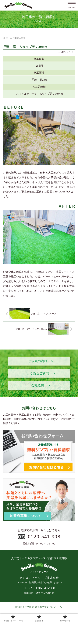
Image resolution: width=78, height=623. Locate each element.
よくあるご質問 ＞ (41, 373)
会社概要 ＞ (41, 385)
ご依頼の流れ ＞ (41, 361)
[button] (70, 493)
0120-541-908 (44, 536)
